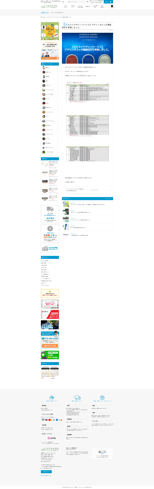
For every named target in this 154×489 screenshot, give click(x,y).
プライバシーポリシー (45, 285)
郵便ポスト (48, 67)
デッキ (47, 116)
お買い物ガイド (72, 6)
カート (109, 1)
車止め (47, 103)
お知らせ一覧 (108, 198)
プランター (48, 138)
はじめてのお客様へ (45, 260)
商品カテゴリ (65, 6)
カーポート (48, 98)
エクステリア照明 (49, 94)
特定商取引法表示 (46, 471)
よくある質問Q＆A (94, 6)
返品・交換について (45, 271)
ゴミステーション (49, 129)
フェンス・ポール (49, 112)
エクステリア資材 (49, 152)
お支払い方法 (43, 267)
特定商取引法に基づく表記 (46, 280)
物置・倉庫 (48, 125)
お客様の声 (87, 6)
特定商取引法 (102, 6)
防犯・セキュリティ (49, 147)
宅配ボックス (48, 72)
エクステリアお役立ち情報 (80, 6)
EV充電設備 (48, 143)
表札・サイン (48, 85)
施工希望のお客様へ (45, 276)
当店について (43, 283)
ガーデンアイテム (49, 134)
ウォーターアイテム (49, 89)
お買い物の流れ (44, 265)
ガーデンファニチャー (50, 120)
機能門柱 (47, 76)
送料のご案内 (43, 269)
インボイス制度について (46, 278)
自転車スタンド (49, 107)
